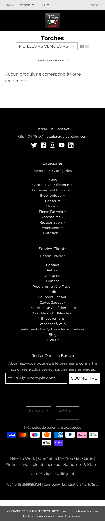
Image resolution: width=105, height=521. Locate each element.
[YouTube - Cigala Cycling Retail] (62, 145)
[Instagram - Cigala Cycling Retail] (52, 145)
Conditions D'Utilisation (52, 313)
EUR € (41, 5)
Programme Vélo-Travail (53, 286)
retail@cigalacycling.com (66, 136)
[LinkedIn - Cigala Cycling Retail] (71, 145)
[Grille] (82, 46)
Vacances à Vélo (53, 324)
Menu (52, 179)
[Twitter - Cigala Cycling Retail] (34, 145)
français (25, 5)
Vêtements (51, 228)
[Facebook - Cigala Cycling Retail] (43, 145)
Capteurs (52, 201)
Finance (52, 281)
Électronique (51, 195)
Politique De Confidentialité (52, 308)
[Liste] (87, 46)
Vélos (50, 206)
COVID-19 (52, 340)
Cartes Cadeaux (52, 302)
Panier (93, 5)
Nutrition (50, 233)
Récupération (51, 222)
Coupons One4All (52, 297)
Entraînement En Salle (51, 190)
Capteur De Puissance (50, 185)
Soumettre (84, 378)
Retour (52, 270)
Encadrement (52, 318)
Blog (53, 334)
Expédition (52, 292)
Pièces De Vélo (51, 211)
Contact (52, 265)
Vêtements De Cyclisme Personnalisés (52, 329)
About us (52, 276)
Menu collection (51, 60)
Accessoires (50, 217)
